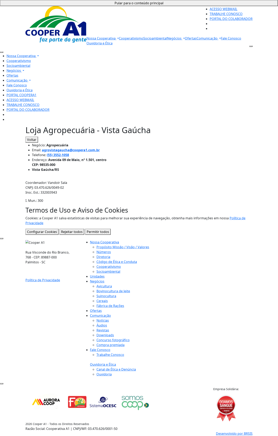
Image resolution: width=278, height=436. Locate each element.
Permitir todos (98, 232)
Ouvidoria (104, 374)
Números (103, 252)
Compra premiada (110, 345)
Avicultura (104, 286)
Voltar (31, 139)
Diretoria (103, 257)
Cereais (102, 301)
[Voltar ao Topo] (1, 383)
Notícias (102, 320)
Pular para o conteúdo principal (139, 3)
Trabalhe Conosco (110, 354)
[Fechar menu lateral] (1, 52)
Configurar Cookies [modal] (42, 232)
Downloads (105, 335)
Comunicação (207, 38)
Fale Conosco (231, 38)
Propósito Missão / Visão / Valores (122, 247)
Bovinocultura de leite (113, 291)
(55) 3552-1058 (58, 155)
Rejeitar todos (72, 232)
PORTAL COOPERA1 (21, 95)
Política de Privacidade (42, 280)
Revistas (102, 330)
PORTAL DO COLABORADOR (231, 19)
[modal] (1, 238)
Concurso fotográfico (113, 340)
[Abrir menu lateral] (251, 46)
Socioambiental (155, 38)
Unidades (97, 276)
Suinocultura (106, 296)
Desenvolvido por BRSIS (234, 433)
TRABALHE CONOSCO (226, 14)
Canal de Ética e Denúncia (116, 369)
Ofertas (191, 38)
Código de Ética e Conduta (116, 261)
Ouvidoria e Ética (99, 43)
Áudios (101, 325)
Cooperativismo (131, 38)
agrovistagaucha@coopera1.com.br (71, 150)
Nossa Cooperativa (101, 38)
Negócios (174, 38)
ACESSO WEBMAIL (223, 9)
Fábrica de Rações (110, 306)
